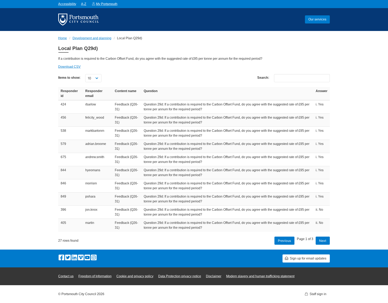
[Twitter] (68, 257)
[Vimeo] (81, 257)
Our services (317, 19)
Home (62, 38)
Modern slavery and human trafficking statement (260, 276)
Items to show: (69, 77)
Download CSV (69, 66)
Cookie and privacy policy (134, 276)
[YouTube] (87, 257)
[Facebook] (61, 257)
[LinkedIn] (74, 257)
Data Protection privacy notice (179, 276)
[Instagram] (94, 257)
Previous (284, 241)
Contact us (66, 276)
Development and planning (92, 38)
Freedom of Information (95, 276)
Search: (263, 77)
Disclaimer (213, 276)
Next (322, 241)
